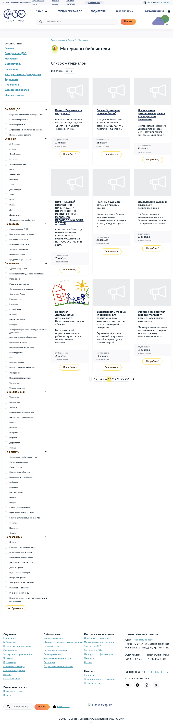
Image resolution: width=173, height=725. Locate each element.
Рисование (14, 304)
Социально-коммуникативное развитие (26, 115)
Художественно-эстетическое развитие (26, 130)
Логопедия (49, 662)
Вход (150, 3)
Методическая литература (57, 658)
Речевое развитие (17, 125)
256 (123, 379)
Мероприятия (25, 3)
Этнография (14, 373)
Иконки (67, 71)
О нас (40, 11)
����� (90, 379)
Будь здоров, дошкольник (20, 552)
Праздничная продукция (20, 378)
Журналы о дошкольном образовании (63, 642)
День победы (15, 190)
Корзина (162, 20)
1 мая (11, 185)
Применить (17, 608)
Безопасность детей (18, 343)
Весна (12, 205)
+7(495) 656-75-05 (134, 659)
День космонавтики (17, 164)
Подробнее (69, 154)
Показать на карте (144, 640)
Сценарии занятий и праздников (23, 457)
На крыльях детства (17, 578)
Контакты (89, 675)
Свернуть (46, 109)
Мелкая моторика (17, 320)
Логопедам (11, 69)
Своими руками (15, 353)
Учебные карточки (53, 638)
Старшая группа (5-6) (18, 229)
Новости (12, 498)
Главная (9, 48)
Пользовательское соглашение (100, 679)
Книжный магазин (12, 691)
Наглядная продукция (55, 650)
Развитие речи (15, 299)
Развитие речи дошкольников (22, 547)
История (13, 314)
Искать (128, 21)
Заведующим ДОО (16, 53)
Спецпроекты (10, 650)
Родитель (13, 438)
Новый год (13, 180)
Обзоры (12, 503)
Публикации (9, 662)
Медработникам (14, 95)
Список (72, 71)
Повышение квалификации (20, 477)
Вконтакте (128, 685)
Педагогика (12, 84)
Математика (14, 279)
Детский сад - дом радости (21, 563)
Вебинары (13, 482)
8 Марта (12, 149)
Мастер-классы (15, 493)
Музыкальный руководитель (21, 413)
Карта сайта (63, 706)
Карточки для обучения (19, 472)
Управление (14, 383)
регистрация (163, 3)
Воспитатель (14, 402)
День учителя (15, 215)
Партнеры (13, 528)
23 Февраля (14, 144)
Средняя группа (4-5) (18, 239)
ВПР (11, 358)
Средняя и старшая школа (20, 260)
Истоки (12, 542)
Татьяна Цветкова (17, 388)
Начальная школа (17, 255)
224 (106, 379)
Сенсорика (13, 325)
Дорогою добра (16, 568)
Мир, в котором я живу (19, 593)
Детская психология (17, 90)
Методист (13, 423)
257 (127, 379)
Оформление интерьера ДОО (21, 513)
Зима (11, 195)
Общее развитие (52, 654)
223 (102, 379)
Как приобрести (11, 679)
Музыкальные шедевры (19, 573)
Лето (11, 210)
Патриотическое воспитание (21, 348)
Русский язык (15, 309)
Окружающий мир (17, 294)
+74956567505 (94, 3)
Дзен (137, 685)
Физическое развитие (18, 120)
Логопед (13, 407)
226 (113, 379)
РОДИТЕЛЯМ (98, 11)
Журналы (8, 658)
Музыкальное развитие (19, 284)
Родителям (11, 79)
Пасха (11, 169)
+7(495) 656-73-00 (156, 659)
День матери (14, 175)
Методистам (12, 58)
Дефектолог (14, 443)
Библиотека (124, 11)
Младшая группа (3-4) (19, 245)
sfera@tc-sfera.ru (159, 672)
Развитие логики (16, 363)
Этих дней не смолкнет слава (21, 583)
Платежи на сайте (93, 683)
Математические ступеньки (21, 558)
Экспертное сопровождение (17, 654)
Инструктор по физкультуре (21, 418)
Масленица (14, 159)
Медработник (15, 433)
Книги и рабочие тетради (20, 508)
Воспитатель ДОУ (93, 650)
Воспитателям (13, 64)
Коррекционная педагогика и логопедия (26, 274)
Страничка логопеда (13, 666)
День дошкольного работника (22, 220)
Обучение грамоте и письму (21, 289)
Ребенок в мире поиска (19, 588)
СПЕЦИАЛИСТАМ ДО (69, 11)
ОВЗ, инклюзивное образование (23, 337)
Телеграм (147, 685)
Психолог (13, 428)
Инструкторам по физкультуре (23, 74)
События (13, 523)
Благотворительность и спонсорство (24, 518)
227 (117, 379)
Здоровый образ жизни (19, 269)
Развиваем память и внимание (22, 368)
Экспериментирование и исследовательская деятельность (28, 331)
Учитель (12, 448)
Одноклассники (156, 685)
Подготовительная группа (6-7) (22, 234)
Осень (11, 200)
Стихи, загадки (15, 467)
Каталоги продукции (14, 670)
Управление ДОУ (92, 646)
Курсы (6, 3)
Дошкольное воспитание (97, 638)
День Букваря (15, 154)
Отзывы (12, 533)
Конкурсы (8, 695)
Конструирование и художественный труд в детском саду (28, 599)
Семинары (14, 3)
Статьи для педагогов (18, 462)
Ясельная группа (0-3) (18, 250)
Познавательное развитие (20, 135)
